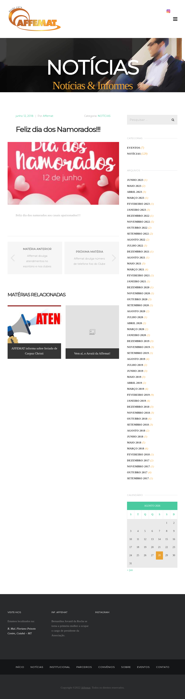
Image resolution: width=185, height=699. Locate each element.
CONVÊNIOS (106, 667)
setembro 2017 (138, 478)
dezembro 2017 (138, 460)
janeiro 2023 (136, 209)
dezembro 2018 (138, 406)
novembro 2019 (138, 347)
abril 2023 (134, 191)
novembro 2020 (138, 293)
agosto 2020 (136, 311)
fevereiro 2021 (138, 275)
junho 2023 (135, 180)
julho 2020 (135, 317)
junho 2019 (135, 370)
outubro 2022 (137, 227)
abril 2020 (134, 323)
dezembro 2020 (138, 287)
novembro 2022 (138, 221)
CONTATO (162, 667)
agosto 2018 (136, 430)
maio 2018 (134, 442)
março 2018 (135, 448)
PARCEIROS (84, 667)
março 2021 (135, 269)
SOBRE (126, 667)
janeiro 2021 (136, 281)
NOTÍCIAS (104, 116)
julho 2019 (135, 365)
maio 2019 (134, 376)
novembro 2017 (138, 466)
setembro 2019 (138, 353)
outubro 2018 (137, 418)
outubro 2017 (137, 472)
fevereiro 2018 (138, 454)
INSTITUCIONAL (60, 667)
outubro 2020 (137, 299)
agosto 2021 (136, 257)
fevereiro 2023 (138, 203)
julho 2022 (135, 245)
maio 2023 (134, 185)
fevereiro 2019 (138, 394)
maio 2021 (134, 263)
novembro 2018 (138, 412)
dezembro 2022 (138, 215)
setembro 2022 (138, 233)
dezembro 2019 (138, 341)
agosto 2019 (136, 359)
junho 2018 (135, 436)
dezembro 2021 (138, 251)
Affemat (48, 116)
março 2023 (135, 197)
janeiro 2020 (136, 335)
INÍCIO (20, 667)
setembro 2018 (138, 424)
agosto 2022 (136, 239)
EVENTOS (133, 147)
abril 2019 (134, 382)
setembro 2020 (138, 305)
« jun (130, 569)
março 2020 (135, 329)
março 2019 (135, 388)
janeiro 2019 (136, 400)
